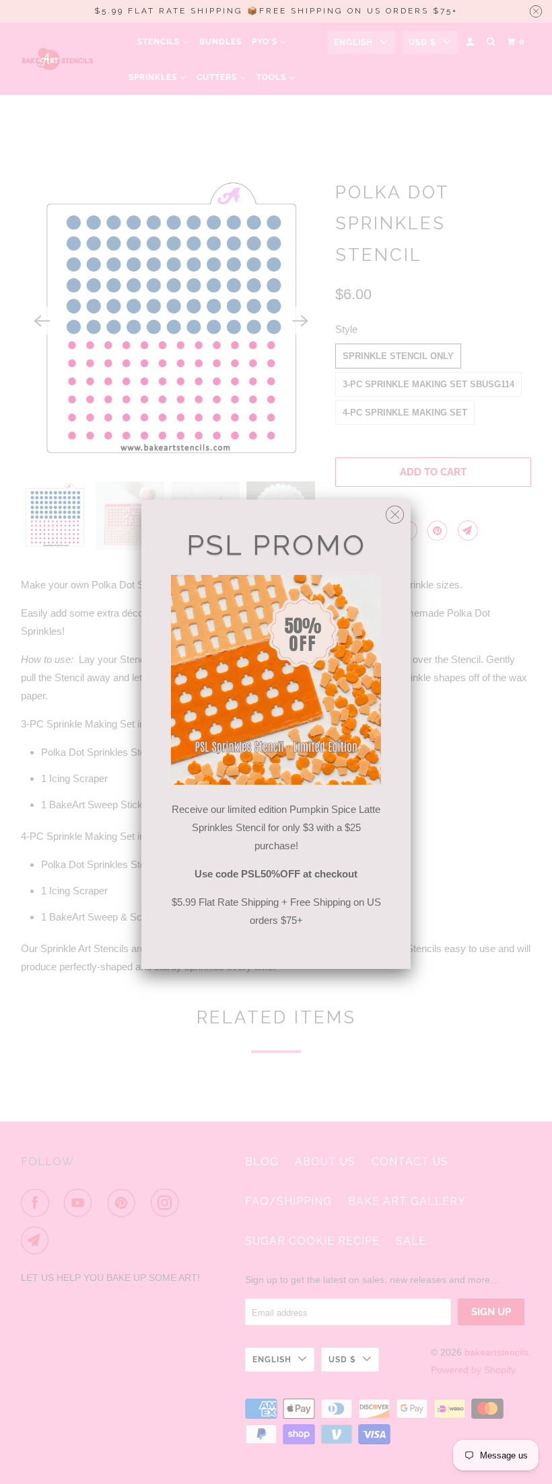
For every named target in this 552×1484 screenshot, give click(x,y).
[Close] (395, 511)
